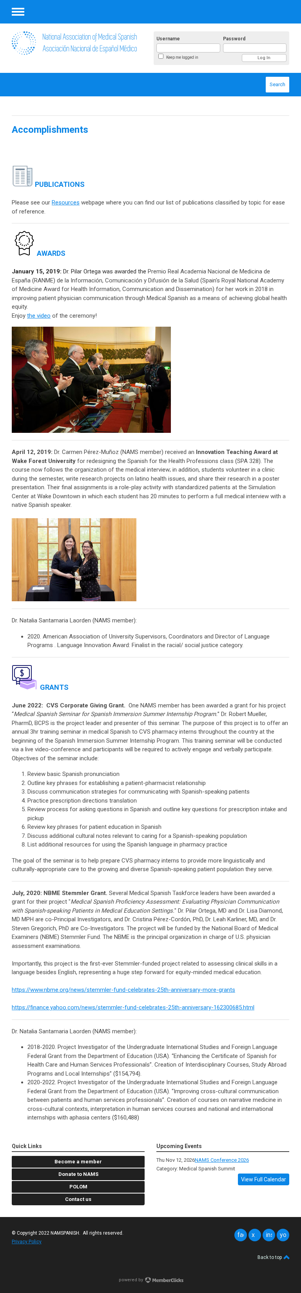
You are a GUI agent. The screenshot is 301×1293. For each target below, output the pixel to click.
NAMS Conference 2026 (222, 1160)
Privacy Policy (27, 1241)
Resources (66, 202)
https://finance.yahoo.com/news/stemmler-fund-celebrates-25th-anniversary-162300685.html (133, 1007)
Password (234, 39)
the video (39, 315)
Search (277, 84)
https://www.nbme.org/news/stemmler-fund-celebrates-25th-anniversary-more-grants (123, 989)
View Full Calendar (263, 1179)
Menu (18, 12)
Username (168, 39)
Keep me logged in (182, 57)
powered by (131, 1279)
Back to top (270, 1257)
